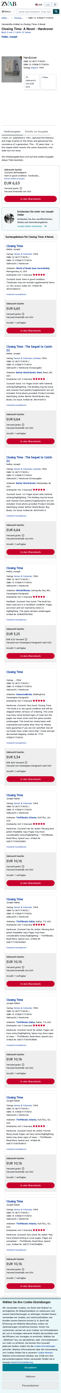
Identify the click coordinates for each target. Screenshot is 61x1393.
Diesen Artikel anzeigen (14, 178)
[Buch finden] (56, 11)
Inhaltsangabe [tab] (12, 131)
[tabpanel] (29, 149)
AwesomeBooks (24, 694)
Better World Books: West (29, 372)
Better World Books (26, 483)
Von (31, 82)
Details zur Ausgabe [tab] (36, 131)
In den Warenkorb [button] (30, 198)
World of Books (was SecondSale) (32, 268)
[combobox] (34, 11)
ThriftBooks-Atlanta (26, 817)
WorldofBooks (23, 590)
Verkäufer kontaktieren (16, 294)
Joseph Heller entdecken (29, 226)
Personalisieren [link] (30, 1385)
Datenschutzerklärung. (22, 1362)
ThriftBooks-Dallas (25, 921)
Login (47, 4)
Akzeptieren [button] (30, 1367)
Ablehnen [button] (30, 1376)
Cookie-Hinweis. (45, 1352)
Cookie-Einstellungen (44, 1346)
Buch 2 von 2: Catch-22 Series (16, 32)
